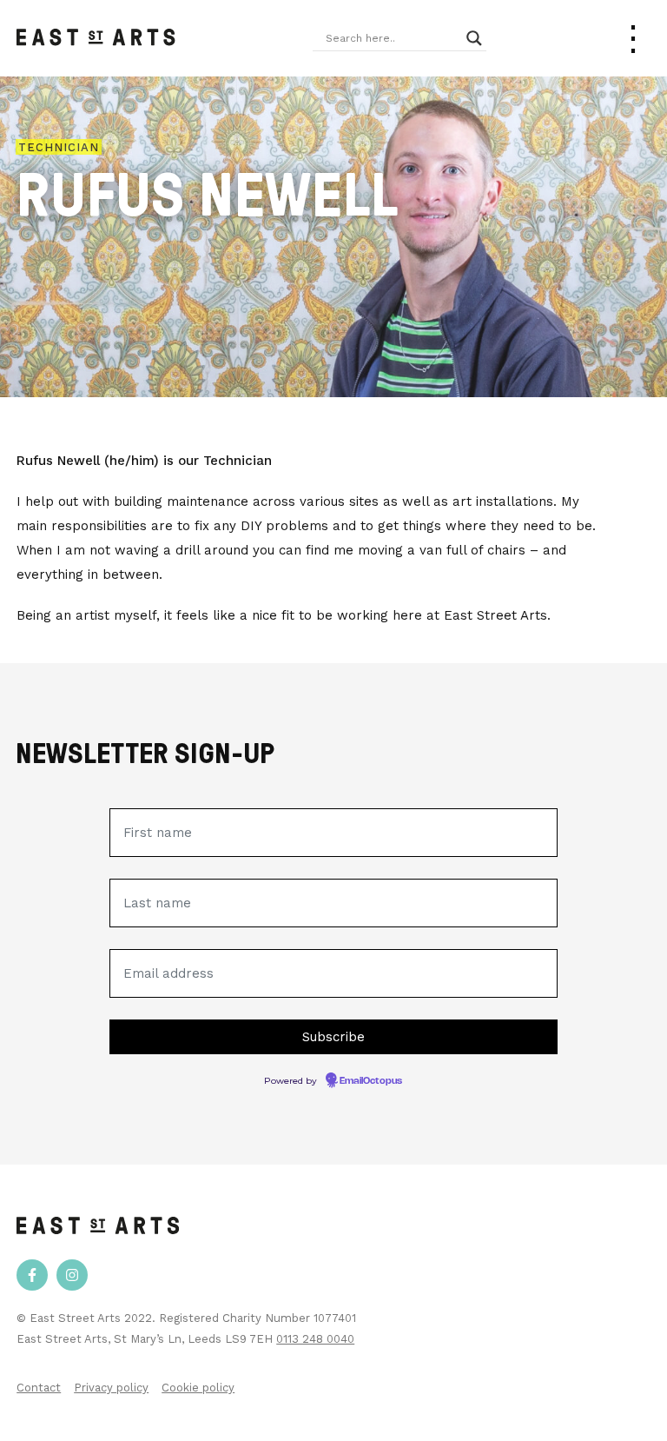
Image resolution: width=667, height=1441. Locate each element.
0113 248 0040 (315, 1338)
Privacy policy (111, 1387)
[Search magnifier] (474, 38)
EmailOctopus (371, 1081)
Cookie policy (198, 1387)
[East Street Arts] (96, 38)
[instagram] (72, 1275)
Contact (39, 1387)
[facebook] (32, 1275)
